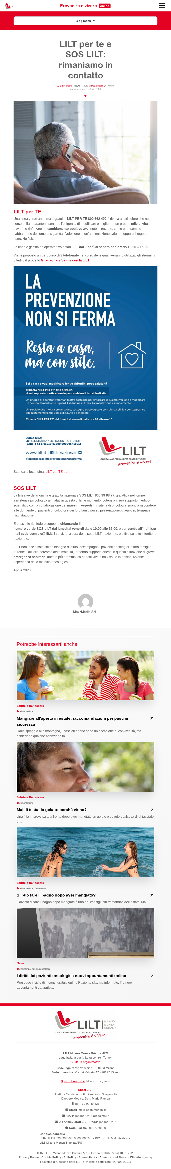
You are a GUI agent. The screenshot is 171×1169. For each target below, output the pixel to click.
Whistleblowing (141, 1157)
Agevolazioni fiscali (113, 1157)
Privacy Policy (29, 1157)
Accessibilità (88, 1157)
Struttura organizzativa (86, 1062)
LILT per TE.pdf (56, 471)
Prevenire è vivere (84, 5)
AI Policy (70, 1157)
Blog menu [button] (84, 20)
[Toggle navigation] (162, 6)
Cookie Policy (51, 1157)
